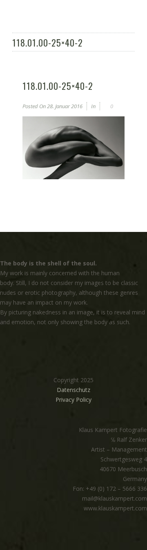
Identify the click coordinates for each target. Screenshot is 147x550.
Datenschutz (73, 390)
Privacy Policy (73, 399)
